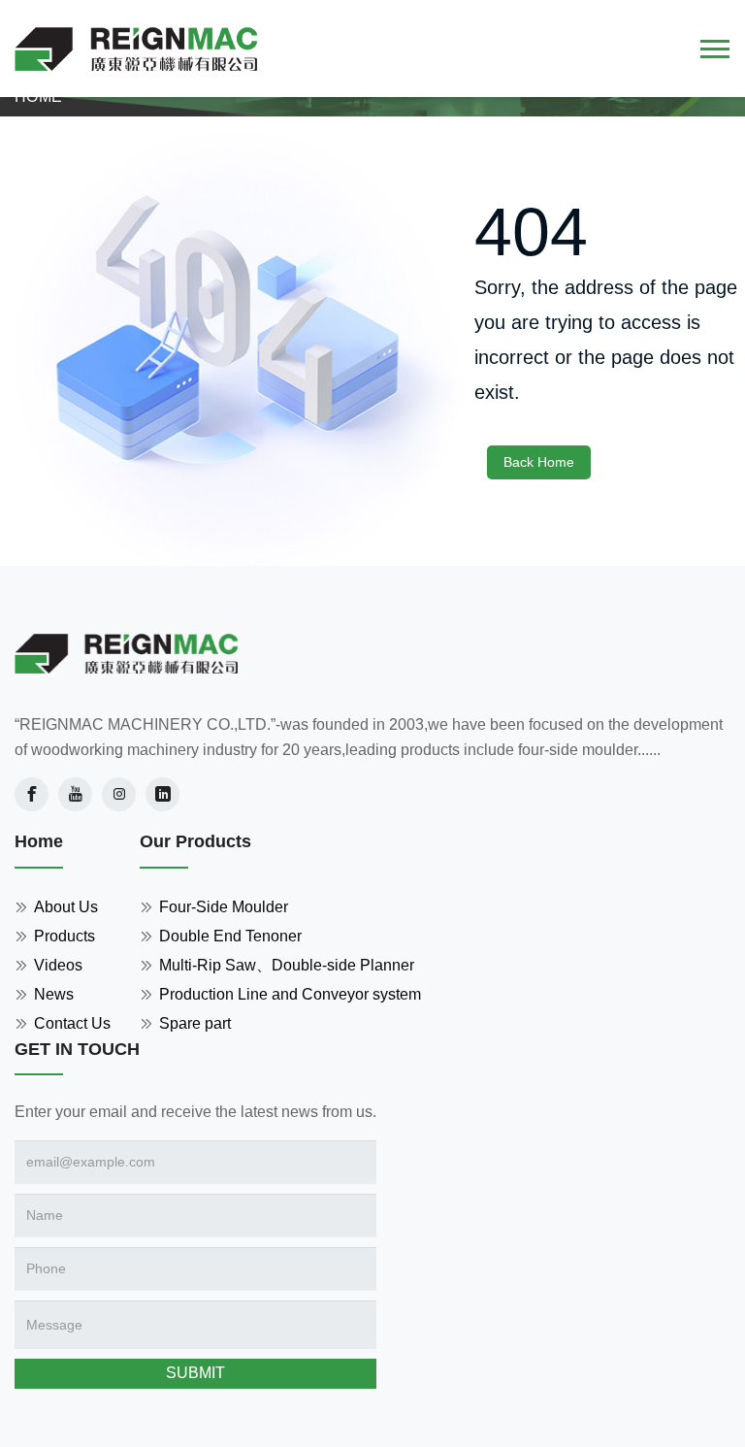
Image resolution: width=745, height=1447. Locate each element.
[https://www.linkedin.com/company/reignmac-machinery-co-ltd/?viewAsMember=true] (162, 794)
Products (64, 936)
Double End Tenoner (230, 936)
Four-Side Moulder (223, 907)
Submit (195, 1373)
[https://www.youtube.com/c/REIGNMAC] (75, 794)
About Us (66, 907)
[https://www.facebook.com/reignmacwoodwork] (32, 794)
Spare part (195, 1023)
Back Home (538, 462)
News (54, 994)
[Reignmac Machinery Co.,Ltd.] (126, 654)
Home (38, 96)
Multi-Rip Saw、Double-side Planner (286, 965)
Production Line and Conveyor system (290, 994)
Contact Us (72, 1023)
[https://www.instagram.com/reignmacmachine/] (119, 794)
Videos (58, 965)
